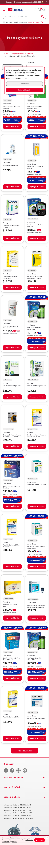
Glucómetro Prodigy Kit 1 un (36, 386)
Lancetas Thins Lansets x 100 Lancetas (11, 277)
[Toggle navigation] (4, 10)
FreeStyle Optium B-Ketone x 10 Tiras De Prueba (36, 436)
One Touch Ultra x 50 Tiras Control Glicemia (11, 659)
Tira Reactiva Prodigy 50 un (12, 386)
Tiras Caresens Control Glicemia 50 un (10, 327)
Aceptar (39, 840)
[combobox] (24, 16)
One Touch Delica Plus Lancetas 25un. (34, 107)
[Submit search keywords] (42, 16)
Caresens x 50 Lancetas (10, 165)
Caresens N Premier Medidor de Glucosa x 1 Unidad (12, 436)
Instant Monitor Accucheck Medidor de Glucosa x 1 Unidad (36, 607)
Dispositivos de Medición (22, 53)
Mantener (24, 84)
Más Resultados (24, 751)
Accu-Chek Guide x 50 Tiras (36, 718)
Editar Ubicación (24, 90)
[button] (35, 9)
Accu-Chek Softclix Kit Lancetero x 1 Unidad (34, 277)
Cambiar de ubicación (34, 22)
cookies (14, 842)
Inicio (6, 53)
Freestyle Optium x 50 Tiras (11, 717)
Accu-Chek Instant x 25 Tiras (36, 485)
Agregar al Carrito (12, 126)
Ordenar (31, 62)
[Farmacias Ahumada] (15, 10)
